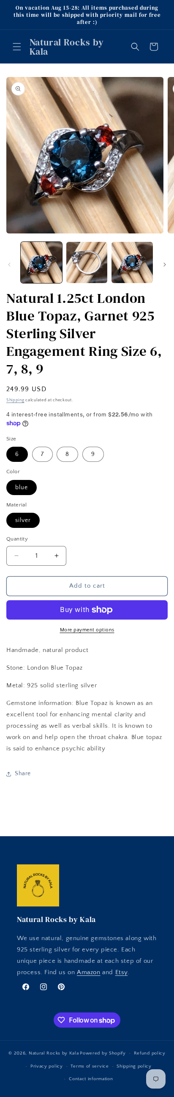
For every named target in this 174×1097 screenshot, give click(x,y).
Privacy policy (46, 1066)
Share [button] (23, 773)
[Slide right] (164, 264)
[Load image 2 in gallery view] (87, 262)
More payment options (87, 630)
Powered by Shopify (103, 1053)
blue (21, 487)
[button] (17, 46)
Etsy (121, 972)
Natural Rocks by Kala (54, 1053)
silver (23, 520)
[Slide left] (9, 264)
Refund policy (150, 1053)
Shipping (15, 400)
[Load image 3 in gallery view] (132, 262)
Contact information (91, 1078)
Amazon (89, 972)
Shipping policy (134, 1066)
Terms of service (90, 1066)
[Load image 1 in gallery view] (41, 262)
